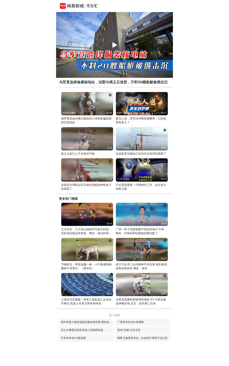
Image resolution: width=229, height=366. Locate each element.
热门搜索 (114, 315)
